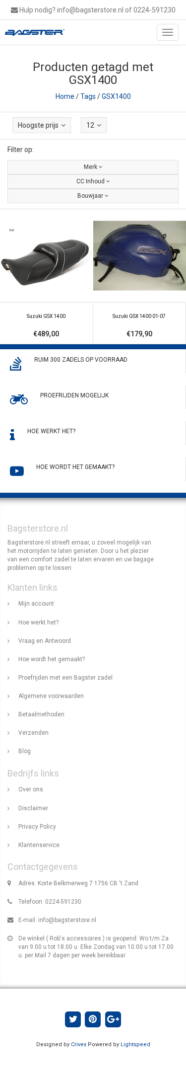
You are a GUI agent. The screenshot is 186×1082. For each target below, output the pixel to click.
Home (65, 96)
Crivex (78, 1044)
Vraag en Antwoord (44, 640)
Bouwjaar (91, 195)
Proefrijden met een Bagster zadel (65, 677)
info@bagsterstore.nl (67, 920)
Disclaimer (33, 808)
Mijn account (36, 603)
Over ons (30, 789)
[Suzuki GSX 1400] (46, 277)
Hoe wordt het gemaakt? (51, 659)
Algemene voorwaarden (51, 696)
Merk (91, 166)
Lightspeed (135, 1044)
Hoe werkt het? (38, 622)
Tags (88, 96)
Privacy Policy (37, 826)
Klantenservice (39, 845)
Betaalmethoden (41, 714)
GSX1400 (116, 96)
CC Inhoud (91, 181)
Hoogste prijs (38, 125)
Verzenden (33, 732)
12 (90, 125)
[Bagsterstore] (32, 32)
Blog (24, 751)
